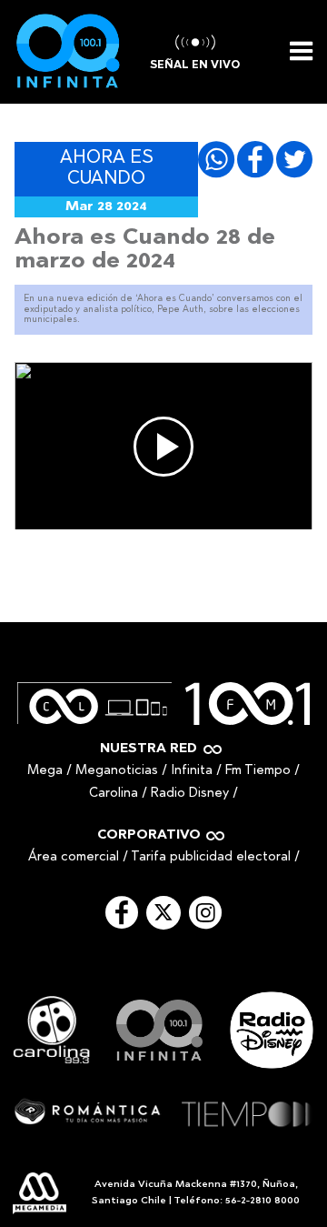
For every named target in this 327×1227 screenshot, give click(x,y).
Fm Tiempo (258, 771)
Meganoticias (116, 771)
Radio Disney (190, 793)
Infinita (192, 771)
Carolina (113, 793)
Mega (45, 771)
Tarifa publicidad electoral (211, 857)
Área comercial (73, 857)
